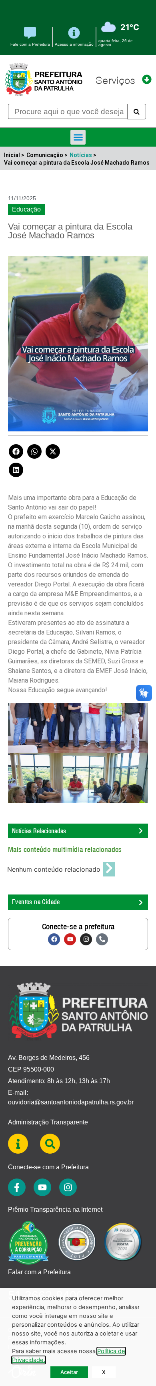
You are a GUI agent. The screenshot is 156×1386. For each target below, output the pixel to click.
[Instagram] (86, 939)
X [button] (104, 1372)
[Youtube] (70, 939)
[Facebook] (54, 939)
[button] (78, 137)
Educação (26, 209)
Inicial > (14, 155)
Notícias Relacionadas (39, 830)
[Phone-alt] (102, 939)
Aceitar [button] (69, 1372)
